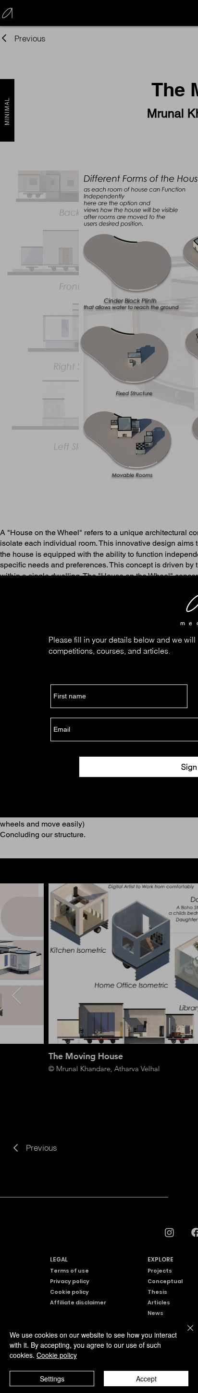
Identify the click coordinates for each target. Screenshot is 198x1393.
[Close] (184, 1333)
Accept (146, 1378)
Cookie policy (57, 1355)
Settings (52, 1378)
